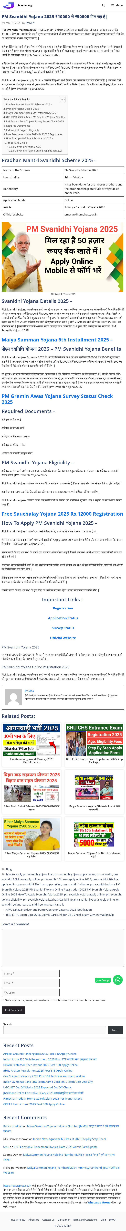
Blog (9, 869)
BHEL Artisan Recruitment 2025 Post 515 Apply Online (38, 1070)
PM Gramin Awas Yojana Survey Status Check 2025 (35, 121)
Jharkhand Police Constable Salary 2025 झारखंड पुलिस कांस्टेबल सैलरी (43, 1093)
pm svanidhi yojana (102, 884)
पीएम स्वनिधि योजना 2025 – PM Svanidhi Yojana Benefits (35, 117)
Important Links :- (18, 142)
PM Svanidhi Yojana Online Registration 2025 (38, 150)
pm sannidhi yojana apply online (75, 874)
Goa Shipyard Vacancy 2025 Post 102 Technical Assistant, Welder (44, 1076)
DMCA (112, 1219)
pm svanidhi (104, 874)
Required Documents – (19, 125)
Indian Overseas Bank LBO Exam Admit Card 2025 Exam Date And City (48, 1082)
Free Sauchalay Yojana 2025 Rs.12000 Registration (34, 134)
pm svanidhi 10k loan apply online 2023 (66, 879)
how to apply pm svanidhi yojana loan (29, 874)
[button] (103, 5)
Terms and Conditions (85, 1219)
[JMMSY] (18, 5)
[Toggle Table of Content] (61, 99)
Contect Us (48, 1219)
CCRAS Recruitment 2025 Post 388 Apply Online (34, 1104)
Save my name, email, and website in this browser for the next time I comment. (55, 1000)
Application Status (63, 618)
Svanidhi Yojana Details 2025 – (23, 108)
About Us (34, 1219)
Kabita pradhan (12, 1126)
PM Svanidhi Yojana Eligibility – (23, 130)
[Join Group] (118, 980)
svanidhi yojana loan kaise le (46, 904)
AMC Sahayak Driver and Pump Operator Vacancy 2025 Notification (49, 909)
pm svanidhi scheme (76, 884)
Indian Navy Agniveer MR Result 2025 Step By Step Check (69, 1139)
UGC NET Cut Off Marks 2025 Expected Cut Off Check (37, 1087)
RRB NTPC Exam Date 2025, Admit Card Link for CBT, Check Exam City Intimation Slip (60, 915)
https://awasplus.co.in (17, 1185)
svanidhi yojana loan (14, 904)
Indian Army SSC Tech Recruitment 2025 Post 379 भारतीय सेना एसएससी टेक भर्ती (50, 1059)
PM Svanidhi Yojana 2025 (27, 146)
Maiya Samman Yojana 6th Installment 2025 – (32, 112)
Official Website (63, 638)
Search (7, 1024)
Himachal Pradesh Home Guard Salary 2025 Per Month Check (42, 1098)
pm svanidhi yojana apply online (84, 894)
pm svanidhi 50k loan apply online (39, 884)
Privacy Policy (17, 1219)
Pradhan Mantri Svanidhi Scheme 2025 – (29, 104)
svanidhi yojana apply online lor (99, 899)
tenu (6, 1147)
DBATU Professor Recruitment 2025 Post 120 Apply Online (40, 1065)
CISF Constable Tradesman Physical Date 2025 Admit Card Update (56, 1147)
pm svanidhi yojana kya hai (40, 899)
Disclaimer (64, 1219)
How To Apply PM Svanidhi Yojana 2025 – (29, 138)
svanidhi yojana (68, 899)
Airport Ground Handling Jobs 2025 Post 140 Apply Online (40, 1054)
